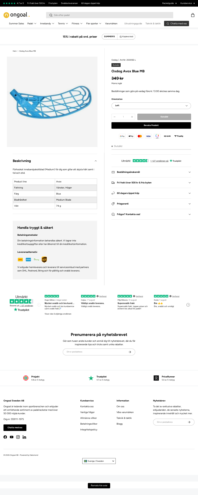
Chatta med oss (15, 427)
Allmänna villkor (88, 418)
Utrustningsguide (133, 23)
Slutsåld (164, 117)
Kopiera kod (127, 36)
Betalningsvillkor (88, 423)
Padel (30, 23)
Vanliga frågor (87, 412)
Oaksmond (34, 455)
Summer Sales (16, 23)
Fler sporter (92, 23)
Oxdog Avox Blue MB (27, 51)
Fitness (75, 23)
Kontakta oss (86, 406)
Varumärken (111, 23)
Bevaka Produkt (151, 125)
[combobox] (109, 15)
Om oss (120, 406)
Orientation (116, 99)
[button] (193, 15)
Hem (15, 51)
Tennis (61, 23)
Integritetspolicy (88, 429)
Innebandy (45, 23)
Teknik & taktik (153, 23)
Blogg (119, 423)
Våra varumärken (125, 412)
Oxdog (114, 60)
